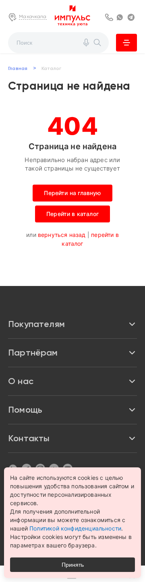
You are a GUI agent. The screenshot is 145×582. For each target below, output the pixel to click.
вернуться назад (62, 234)
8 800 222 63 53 (109, 17)
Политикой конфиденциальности (75, 528)
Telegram (132, 17)
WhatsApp (121, 17)
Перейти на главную (72, 192)
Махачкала (33, 16)
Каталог (126, 42)
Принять (73, 564)
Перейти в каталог (72, 213)
